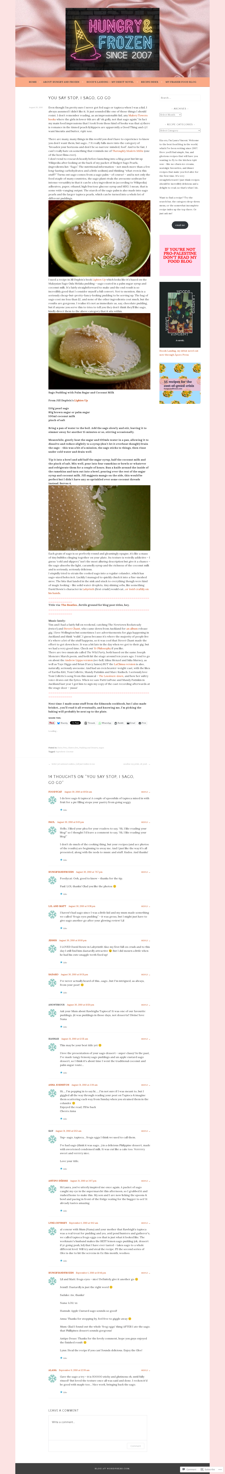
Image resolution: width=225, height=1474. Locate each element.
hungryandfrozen (61, 871)
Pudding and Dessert (88, 747)
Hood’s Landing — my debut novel (110, 81)
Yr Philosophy (102, 648)
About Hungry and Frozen (61, 81)
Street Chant (72, 628)
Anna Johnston (58, 1084)
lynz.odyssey (57, 1222)
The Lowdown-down (111, 676)
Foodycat (55, 791)
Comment (135, 1446)
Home (33, 81)
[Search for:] (180, 97)
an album (132, 628)
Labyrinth (88, 589)
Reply (144, 792)
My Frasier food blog (181, 81)
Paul (51, 822)
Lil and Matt (57, 906)
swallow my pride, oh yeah (135, 764)
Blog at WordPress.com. (112, 1468)
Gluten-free (73, 747)
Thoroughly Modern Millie (127, 151)
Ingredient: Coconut (64, 751)
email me (180, 225)
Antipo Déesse (58, 1180)
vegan (101, 747)
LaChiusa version (124, 664)
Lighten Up (99, 279)
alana (52, 1370)
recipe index (149, 81)
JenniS (52, 940)
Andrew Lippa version (79, 660)
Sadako (53, 974)
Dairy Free (62, 747)
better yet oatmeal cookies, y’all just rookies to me (73, 764)
